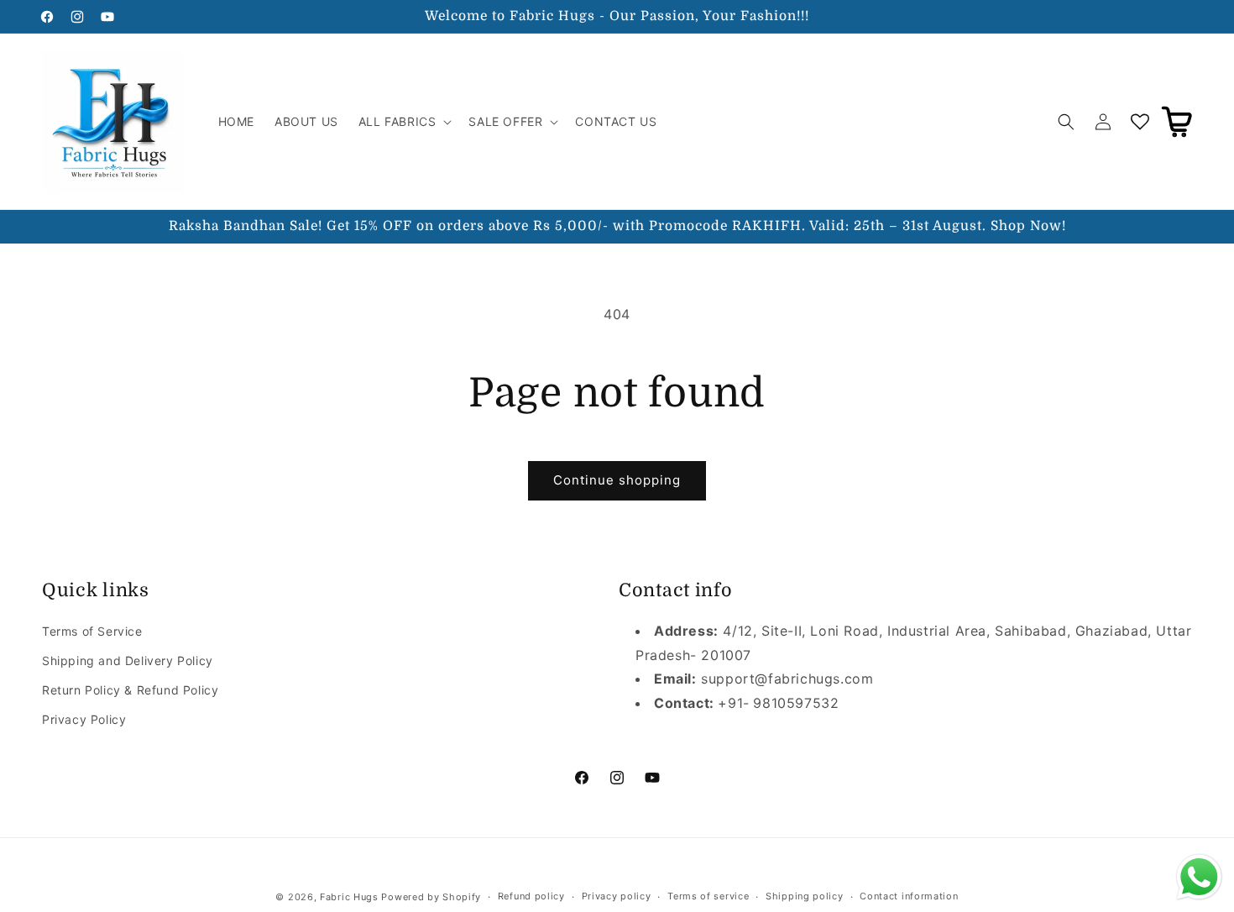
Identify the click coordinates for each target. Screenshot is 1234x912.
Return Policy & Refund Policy (130, 690)
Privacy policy (616, 896)
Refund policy (531, 896)
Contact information (909, 896)
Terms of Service (92, 631)
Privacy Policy (84, 719)
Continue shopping (617, 480)
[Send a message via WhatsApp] (1199, 877)
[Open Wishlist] (1140, 121)
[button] (403, 121)
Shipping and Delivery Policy (127, 660)
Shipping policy (805, 896)
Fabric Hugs (349, 897)
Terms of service (708, 896)
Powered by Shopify (431, 897)
